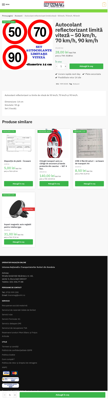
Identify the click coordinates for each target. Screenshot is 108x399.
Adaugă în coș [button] (18, 183)
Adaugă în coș (86, 66)
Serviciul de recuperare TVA (14, 328)
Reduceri (76, 84)
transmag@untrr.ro (16, 295)
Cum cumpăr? (8, 359)
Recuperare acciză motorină (14, 305)
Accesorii (19, 16)
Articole (5, 336)
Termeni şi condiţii (10, 346)
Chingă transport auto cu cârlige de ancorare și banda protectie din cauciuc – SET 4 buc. (53, 165)
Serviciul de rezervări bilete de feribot (19, 310)
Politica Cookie (8, 354)
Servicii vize (7, 314)
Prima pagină (7, 16)
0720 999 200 (12, 292)
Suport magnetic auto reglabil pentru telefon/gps (17, 225)
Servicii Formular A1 (11, 319)
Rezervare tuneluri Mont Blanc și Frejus (19, 332)
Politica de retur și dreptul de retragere (19, 363)
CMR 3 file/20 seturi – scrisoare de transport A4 (89, 162)
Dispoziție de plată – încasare (17, 161)
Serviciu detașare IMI (11, 323)
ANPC (4, 367)
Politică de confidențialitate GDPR (17, 350)
